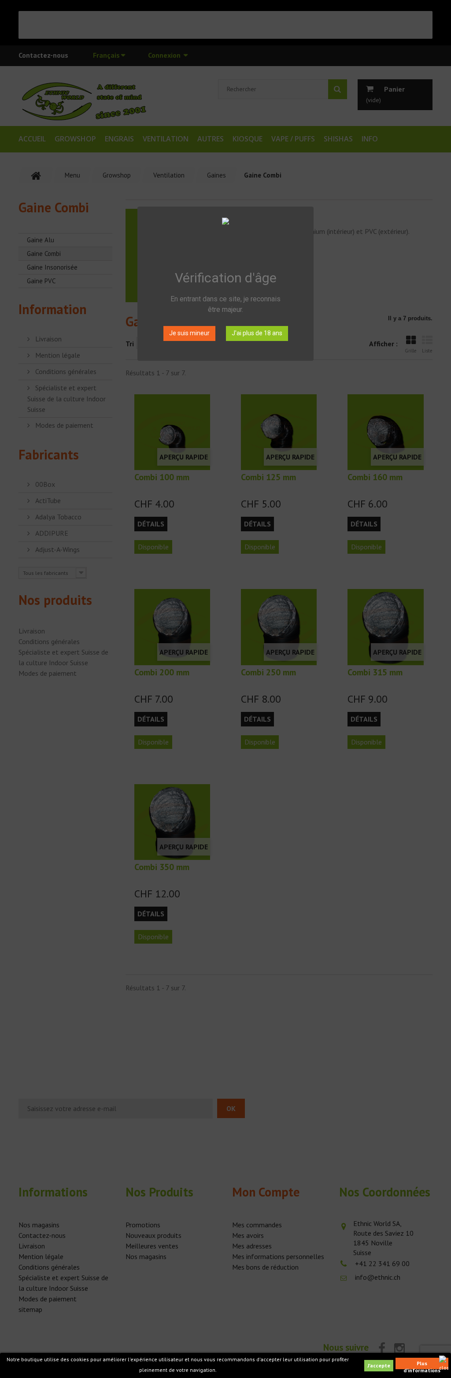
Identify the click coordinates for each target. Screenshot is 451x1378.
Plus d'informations (421, 1364)
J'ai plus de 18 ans (257, 333)
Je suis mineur (189, 333)
